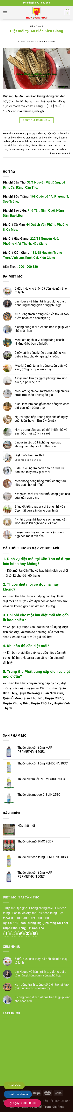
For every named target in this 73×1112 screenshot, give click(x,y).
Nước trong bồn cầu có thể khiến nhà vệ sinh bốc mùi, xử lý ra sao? (41, 431)
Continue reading (36, 120)
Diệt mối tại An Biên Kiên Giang (36, 31)
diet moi (52, 137)
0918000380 (40, 918)
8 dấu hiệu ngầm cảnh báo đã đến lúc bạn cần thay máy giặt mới (40, 470)
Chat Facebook (18, 1094)
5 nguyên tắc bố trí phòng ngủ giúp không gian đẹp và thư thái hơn (38, 444)
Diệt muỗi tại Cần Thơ (29, 455)
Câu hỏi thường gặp (56, 1101)
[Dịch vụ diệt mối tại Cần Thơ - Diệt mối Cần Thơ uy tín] (36, 13)
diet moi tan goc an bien (22, 149)
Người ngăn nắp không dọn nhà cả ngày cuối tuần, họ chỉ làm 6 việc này (41, 418)
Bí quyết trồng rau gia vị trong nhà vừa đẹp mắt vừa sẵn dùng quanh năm (40, 508)
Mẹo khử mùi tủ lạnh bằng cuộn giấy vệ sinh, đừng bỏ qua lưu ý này (41, 367)
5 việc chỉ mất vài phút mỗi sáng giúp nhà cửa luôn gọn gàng (42, 495)
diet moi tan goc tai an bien (52, 149)
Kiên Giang (36, 26)
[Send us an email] (27, 934)
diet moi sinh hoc (22, 141)
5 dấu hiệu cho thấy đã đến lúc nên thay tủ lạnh (41, 290)
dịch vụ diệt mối (47, 133)
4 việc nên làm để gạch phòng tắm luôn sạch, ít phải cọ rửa (41, 380)
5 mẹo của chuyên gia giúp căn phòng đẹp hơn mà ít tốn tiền (40, 534)
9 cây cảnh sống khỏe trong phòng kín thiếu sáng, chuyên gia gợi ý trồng (40, 354)
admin (51, 41)
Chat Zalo (14, 1085)
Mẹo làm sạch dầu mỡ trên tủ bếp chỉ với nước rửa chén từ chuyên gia (42, 393)
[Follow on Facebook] (6, 934)
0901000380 (20, 918)
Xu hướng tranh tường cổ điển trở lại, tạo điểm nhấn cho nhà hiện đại (42, 316)
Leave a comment (60, 153)
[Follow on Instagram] (13, 934)
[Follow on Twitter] (20, 934)
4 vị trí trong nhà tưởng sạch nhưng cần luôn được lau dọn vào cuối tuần (41, 521)
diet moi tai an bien (41, 145)
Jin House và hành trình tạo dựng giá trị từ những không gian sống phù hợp (41, 303)
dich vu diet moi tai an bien (32, 137)
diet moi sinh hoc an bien (47, 141)
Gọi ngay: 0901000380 (22, 1103)
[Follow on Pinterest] (34, 934)
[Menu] (5, 12)
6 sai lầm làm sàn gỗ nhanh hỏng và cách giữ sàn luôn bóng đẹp (42, 406)
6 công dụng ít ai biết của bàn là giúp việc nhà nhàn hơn (42, 329)
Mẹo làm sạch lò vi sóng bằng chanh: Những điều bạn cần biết (39, 341)
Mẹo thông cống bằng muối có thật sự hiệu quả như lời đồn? (40, 482)
